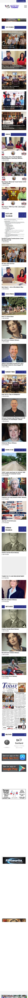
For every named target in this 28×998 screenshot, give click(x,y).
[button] (25, 734)
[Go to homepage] (12, 6)
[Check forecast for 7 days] (7, 743)
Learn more (15, 995)
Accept (23, 995)
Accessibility (22, 1)
